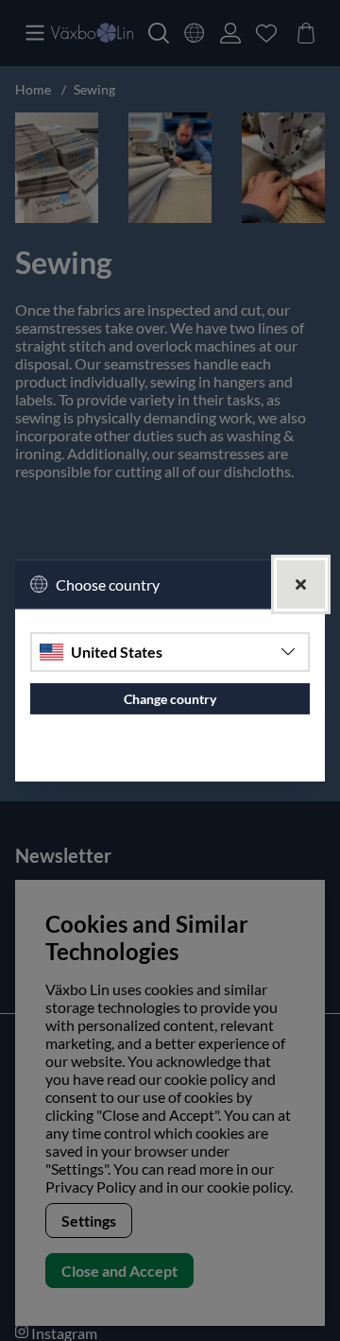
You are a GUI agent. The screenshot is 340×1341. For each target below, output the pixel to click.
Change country (170, 699)
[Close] (301, 583)
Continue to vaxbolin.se (170, 759)
